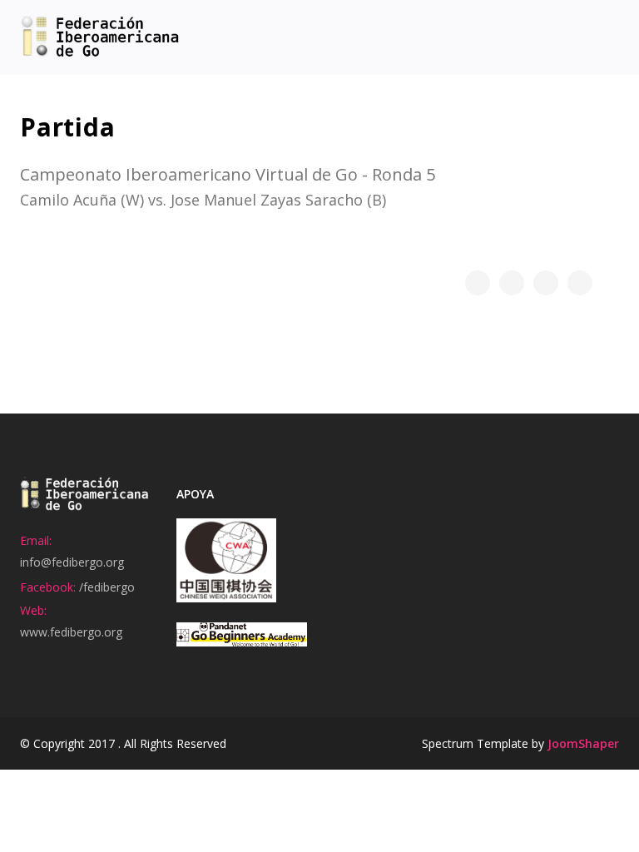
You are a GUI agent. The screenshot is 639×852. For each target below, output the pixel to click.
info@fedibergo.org (72, 562)
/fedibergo (107, 587)
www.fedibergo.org (71, 632)
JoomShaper (583, 743)
